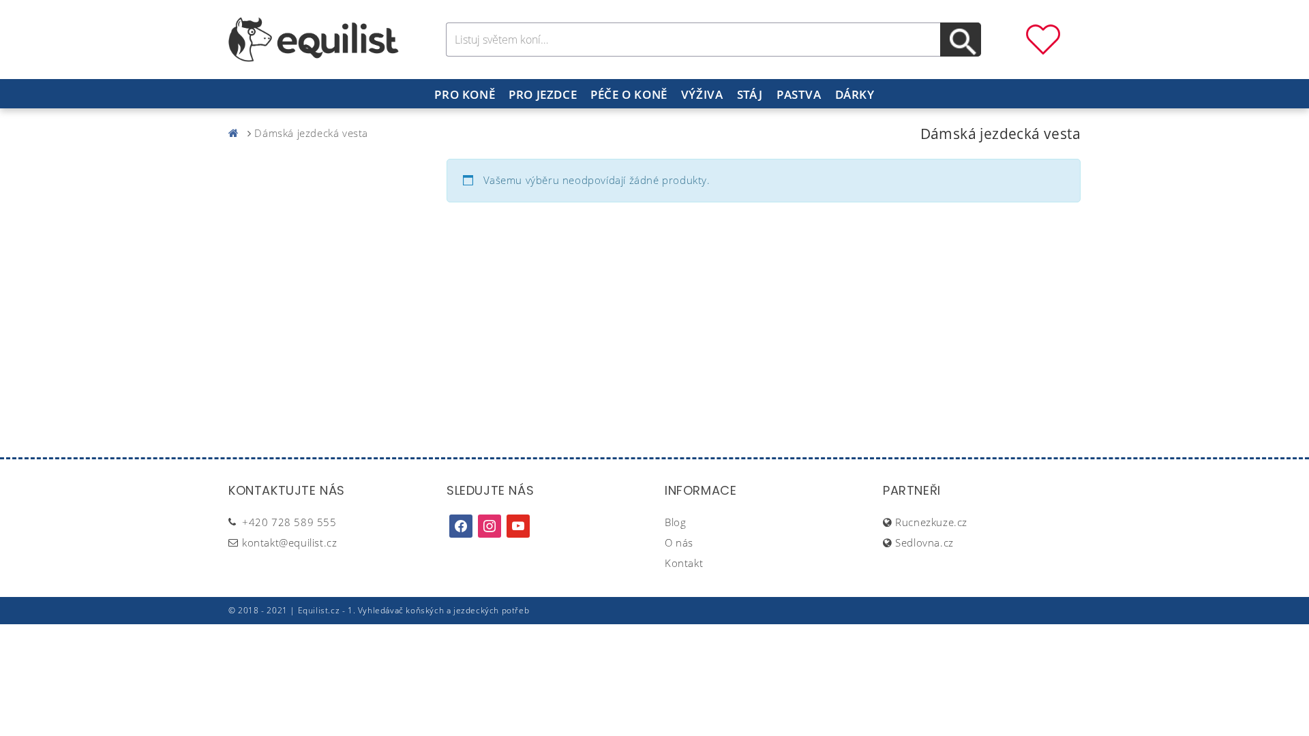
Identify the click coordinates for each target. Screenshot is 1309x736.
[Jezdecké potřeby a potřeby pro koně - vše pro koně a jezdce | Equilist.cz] (236, 133)
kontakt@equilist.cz (289, 542)
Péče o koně (628, 94)
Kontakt (684, 563)
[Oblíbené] (1043, 38)
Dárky (855, 94)
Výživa (702, 94)
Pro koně (464, 94)
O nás (679, 542)
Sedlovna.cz (924, 542)
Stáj (750, 94)
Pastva (799, 94)
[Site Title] (313, 38)
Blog (675, 522)
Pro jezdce (543, 94)
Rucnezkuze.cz (931, 522)
